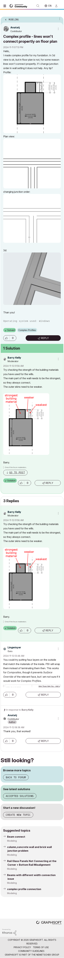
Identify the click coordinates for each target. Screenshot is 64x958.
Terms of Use (41, 947)
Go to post (17, 472)
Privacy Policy (22, 947)
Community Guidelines (31, 951)
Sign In (58, 6)
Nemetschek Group (47, 954)
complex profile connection (24, 889)
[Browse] (5, 6)
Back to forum (16, 777)
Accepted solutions (20, 796)
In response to (19, 709)
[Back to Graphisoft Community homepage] (19, 5)
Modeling (12, 840)
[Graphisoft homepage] (49, 923)
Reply (45, 338)
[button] (6, 338)
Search (38, 5)
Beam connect (16, 836)
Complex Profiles (27, 330)
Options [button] (59, 19)
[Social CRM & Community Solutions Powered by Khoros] (9, 932)
